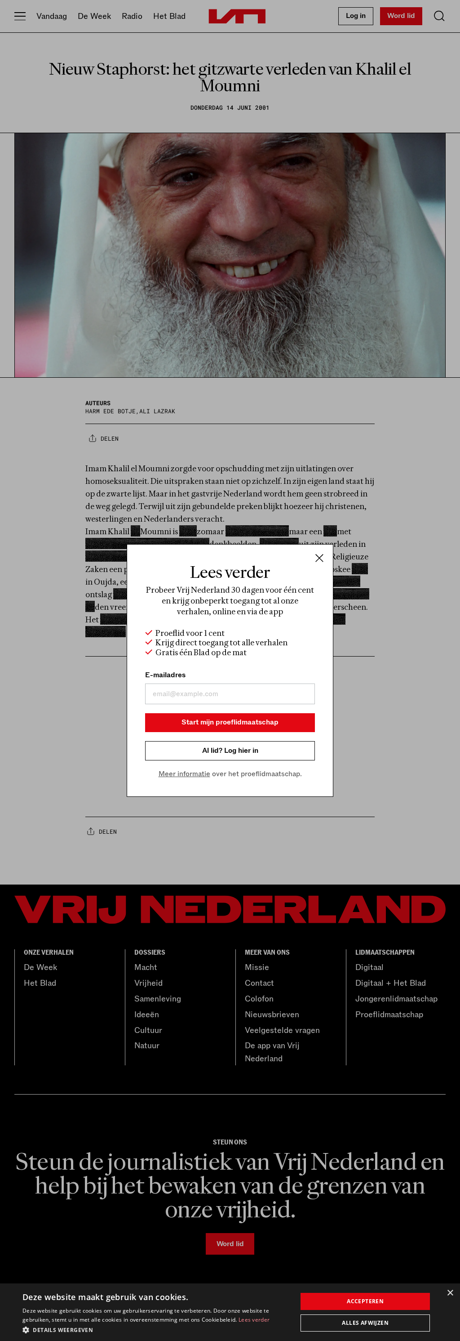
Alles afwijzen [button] (365, 1323)
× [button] (450, 1293)
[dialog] (230, 1312)
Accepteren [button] (365, 1301)
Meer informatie (184, 773)
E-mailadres (165, 674)
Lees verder (254, 1319)
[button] (155, 1329)
